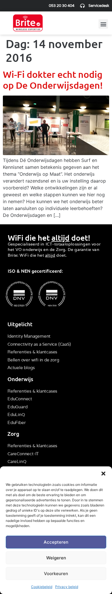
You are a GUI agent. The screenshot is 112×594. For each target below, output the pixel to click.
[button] (103, 473)
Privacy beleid (66, 587)
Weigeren (56, 558)
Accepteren (56, 542)
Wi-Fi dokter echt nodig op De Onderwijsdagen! (53, 80)
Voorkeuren (56, 573)
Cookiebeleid (41, 587)
